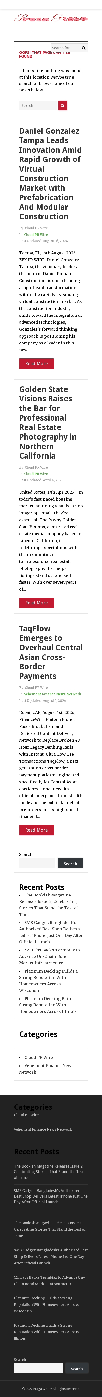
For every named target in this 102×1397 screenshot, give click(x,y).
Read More (36, 363)
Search (26, 854)
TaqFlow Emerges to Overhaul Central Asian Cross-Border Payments (51, 652)
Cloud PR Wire (36, 235)
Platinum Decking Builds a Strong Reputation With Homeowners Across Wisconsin (46, 1304)
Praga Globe (42, 1389)
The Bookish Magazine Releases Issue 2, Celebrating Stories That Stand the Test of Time (49, 1172)
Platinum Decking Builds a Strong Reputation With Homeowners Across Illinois (48, 1005)
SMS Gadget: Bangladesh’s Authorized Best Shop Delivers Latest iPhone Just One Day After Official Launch (51, 1196)
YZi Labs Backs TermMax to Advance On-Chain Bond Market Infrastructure (49, 956)
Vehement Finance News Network (52, 694)
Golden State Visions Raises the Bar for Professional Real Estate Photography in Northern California (47, 423)
